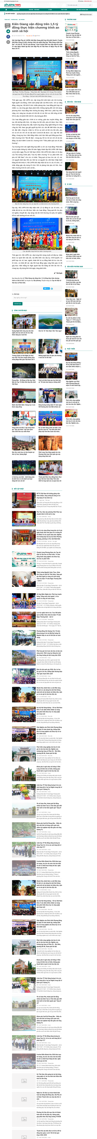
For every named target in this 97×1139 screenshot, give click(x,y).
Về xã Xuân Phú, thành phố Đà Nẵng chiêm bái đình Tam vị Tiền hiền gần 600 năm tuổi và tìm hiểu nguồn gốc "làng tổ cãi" (49, 807)
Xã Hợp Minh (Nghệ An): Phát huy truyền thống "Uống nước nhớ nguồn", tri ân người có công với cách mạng (49, 596)
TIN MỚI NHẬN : (10, 13)
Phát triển (50, 716)
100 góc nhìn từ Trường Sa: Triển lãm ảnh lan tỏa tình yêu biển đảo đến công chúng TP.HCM (73, 155)
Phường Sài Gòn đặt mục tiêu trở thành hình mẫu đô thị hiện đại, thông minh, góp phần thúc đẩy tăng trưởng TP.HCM (49, 1114)
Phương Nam (51, 561)
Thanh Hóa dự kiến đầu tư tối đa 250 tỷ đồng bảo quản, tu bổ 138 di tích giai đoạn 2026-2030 (49, 1133)
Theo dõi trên (29, 36)
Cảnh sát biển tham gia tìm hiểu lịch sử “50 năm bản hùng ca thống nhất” (50, 381)
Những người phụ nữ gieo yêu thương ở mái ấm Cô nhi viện (50, 356)
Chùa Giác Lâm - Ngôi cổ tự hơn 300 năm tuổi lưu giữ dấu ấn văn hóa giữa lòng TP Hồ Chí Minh (73, 301)
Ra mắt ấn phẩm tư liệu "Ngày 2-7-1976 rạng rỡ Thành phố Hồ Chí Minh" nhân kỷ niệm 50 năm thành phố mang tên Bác (73, 320)
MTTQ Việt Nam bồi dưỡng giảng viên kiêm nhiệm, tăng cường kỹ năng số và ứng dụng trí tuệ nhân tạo (48, 496)
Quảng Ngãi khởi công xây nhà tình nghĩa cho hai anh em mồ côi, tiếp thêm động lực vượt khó (22, 333)
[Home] (8, 31)
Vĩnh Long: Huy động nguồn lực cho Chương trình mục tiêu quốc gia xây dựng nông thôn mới (49, 454)
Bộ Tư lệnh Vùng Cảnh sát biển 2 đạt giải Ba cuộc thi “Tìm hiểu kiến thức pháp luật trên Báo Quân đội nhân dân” (50, 430)
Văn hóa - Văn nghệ (52, 541)
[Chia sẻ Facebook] (8, 37)
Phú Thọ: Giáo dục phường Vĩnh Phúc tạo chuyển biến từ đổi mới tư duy (49, 513)
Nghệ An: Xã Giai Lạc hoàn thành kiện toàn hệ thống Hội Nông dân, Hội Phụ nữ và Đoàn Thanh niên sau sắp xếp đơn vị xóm (49, 1096)
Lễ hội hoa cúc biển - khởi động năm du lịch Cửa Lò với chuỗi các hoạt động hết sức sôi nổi (23, 479)
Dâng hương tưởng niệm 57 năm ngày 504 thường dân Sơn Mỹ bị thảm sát (50, 406)
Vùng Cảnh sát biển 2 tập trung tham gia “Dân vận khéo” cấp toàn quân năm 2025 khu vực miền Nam (23, 429)
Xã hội (49, 516)
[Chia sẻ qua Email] (8, 42)
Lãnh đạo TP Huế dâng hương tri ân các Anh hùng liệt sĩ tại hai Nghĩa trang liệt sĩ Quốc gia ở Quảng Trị (49, 787)
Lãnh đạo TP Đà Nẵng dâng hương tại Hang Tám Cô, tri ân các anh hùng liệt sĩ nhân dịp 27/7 (49, 845)
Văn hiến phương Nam (75, 266)
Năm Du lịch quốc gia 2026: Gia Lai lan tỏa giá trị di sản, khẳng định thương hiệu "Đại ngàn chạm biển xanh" (49, 672)
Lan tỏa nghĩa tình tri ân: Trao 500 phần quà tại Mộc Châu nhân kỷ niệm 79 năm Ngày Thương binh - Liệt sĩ (49, 615)
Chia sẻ (47, 288)
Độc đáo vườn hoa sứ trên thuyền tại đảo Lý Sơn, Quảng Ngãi (23, 453)
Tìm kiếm (90, 5)
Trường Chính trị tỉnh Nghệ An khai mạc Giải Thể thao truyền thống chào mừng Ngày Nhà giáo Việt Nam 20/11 (23, 357)
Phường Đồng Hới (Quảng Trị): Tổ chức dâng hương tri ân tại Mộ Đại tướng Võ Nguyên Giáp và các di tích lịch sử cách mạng (49, 634)
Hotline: (86, 1)
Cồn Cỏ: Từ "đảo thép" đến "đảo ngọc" (50, 331)
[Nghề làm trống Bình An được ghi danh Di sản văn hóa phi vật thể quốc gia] (71, 331)
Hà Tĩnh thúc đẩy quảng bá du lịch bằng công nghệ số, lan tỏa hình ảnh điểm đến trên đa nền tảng (49, 1076)
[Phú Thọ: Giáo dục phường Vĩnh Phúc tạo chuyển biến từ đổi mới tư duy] (24, 518)
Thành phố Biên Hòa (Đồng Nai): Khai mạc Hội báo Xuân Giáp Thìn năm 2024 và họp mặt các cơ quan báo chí (50, 479)
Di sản (49, 657)
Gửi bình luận (17, 304)
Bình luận (7, 25)
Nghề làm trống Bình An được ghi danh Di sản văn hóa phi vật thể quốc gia (74, 339)
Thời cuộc (47, 500)
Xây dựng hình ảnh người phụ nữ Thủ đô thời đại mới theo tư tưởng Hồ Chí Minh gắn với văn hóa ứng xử (74, 174)
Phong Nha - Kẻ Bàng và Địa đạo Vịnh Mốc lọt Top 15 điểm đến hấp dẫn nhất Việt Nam (24, 382)
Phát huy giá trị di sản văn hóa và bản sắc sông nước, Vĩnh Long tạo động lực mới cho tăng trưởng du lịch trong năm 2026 (49, 653)
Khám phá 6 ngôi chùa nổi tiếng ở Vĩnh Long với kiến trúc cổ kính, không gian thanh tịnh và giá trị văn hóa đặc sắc (48, 769)
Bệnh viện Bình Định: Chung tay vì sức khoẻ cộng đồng (23, 406)
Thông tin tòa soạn (87, 14)
